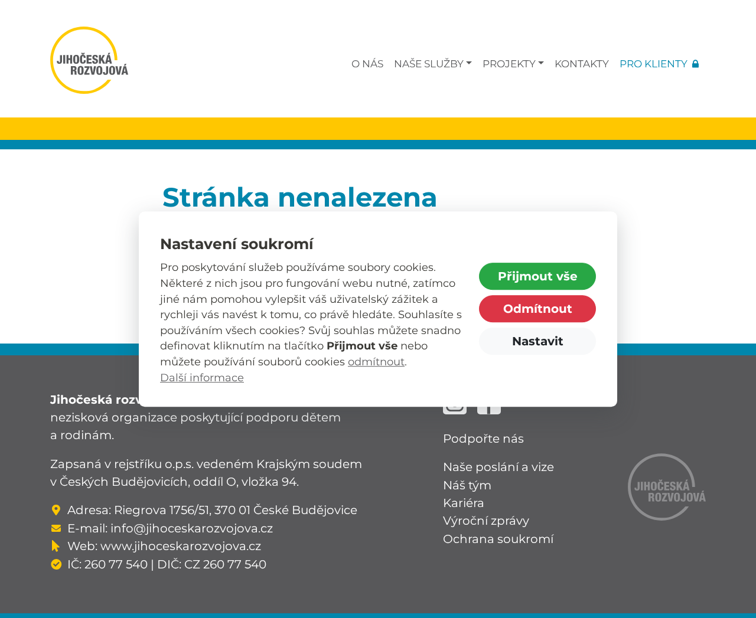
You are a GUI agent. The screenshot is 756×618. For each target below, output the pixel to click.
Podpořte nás (483, 438)
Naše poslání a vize (498, 466)
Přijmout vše (538, 276)
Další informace (202, 377)
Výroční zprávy (486, 520)
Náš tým (467, 485)
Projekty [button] (509, 64)
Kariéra (463, 502)
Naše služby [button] (429, 64)
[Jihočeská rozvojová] (89, 60)
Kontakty (582, 64)
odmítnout (376, 361)
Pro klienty (653, 64)
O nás (367, 64)
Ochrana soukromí (498, 538)
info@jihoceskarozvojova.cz (191, 528)
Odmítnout (537, 308)
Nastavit (537, 340)
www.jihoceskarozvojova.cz (180, 545)
